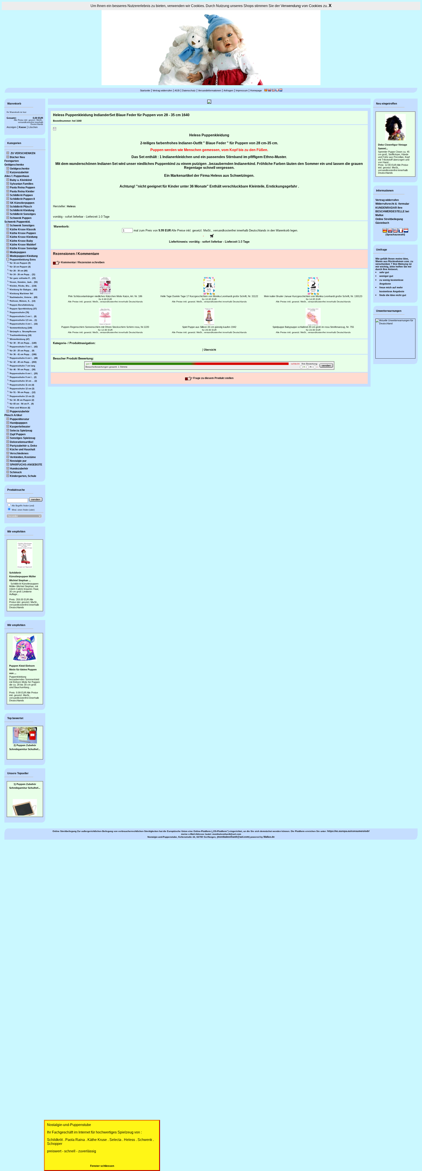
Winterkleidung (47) (19, 339)
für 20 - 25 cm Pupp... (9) (22, 351)
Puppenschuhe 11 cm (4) (22, 385)
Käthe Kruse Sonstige (23, 248)
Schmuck (16, 472)
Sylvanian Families (21, 183)
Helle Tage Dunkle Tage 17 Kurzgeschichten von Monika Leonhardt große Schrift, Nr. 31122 (209, 296)
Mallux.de (269, 836)
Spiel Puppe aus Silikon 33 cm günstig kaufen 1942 (209, 327)
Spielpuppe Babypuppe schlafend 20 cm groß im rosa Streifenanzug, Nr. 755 (313, 327)
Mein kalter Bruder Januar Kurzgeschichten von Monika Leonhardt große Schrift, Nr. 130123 (313, 296)
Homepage (256, 90)
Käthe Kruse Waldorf (23, 244)
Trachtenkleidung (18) (20, 335)
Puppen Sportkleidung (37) (23, 309)
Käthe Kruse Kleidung (23, 236)
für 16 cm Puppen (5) (20, 263)
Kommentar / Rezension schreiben (82, 262)
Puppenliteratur (19, 419)
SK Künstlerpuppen (22, 202)
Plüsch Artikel (13, 415)
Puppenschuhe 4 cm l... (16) (24, 324)
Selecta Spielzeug (21, 430)
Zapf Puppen (17, 434)
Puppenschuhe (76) (19, 312)
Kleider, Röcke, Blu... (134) (23, 286)
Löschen (33, 127)
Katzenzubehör (19, 172)
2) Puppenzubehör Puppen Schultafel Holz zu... (24, 812)
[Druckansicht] (54, 129)
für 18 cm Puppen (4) (20, 267)
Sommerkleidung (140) (21, 328)
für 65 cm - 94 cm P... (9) (22, 404)
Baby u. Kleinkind (21, 180)
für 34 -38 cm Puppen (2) (22, 400)
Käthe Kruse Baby (21, 240)
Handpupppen (18, 422)
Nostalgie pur (18, 460)
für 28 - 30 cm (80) (18, 271)
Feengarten (11, 160)
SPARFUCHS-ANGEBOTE (26, 464)
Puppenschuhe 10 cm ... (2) (23, 381)
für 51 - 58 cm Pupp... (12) (22, 392)
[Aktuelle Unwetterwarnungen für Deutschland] (395, 323)
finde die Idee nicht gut (392, 295)
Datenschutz (189, 90)
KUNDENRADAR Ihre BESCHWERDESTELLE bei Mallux (392, 211)
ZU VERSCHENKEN (22, 153)
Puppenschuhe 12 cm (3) (22, 389)
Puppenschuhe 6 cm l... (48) (24, 358)
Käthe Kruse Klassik (23, 229)
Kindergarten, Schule (23, 476)
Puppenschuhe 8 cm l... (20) (24, 373)
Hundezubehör (19, 468)
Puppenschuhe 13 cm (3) (22, 396)
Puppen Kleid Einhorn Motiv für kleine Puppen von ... (23, 669)
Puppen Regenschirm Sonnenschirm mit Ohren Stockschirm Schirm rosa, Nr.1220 (105, 327)
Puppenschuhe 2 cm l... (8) (23, 316)
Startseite (145, 90)
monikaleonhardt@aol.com (233, 836)
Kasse (22, 127)
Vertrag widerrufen (162, 90)
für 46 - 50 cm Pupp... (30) (22, 369)
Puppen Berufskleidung (22, 305)
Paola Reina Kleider (22, 191)
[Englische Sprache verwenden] (269, 90)
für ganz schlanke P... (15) (23, 278)
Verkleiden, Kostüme (23, 457)
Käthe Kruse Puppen (23, 233)
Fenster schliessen (102, 1165)
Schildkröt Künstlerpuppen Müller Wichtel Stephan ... (22, 576)
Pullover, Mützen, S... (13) (22, 301)
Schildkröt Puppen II (22, 198)
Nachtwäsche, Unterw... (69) (23, 297)
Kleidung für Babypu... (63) (23, 290)
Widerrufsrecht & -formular (392, 203)
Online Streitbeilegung (389, 219)
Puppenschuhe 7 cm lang (22, 366)
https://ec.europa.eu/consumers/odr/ (348, 831)
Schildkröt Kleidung (22, 210)
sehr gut (384, 272)
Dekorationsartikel (21, 442)
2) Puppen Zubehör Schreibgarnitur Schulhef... (24, 747)
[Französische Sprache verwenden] (277, 90)
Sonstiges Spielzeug (22, 438)
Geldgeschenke (14, 164)
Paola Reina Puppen (22, 187)
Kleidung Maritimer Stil (21, 293)
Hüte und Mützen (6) (20, 408)
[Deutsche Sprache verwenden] (265, 90)
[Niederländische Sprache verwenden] (280, 90)
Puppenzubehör (19, 411)
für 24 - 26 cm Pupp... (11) (22, 274)
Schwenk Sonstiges (22, 225)
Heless (71, 206)
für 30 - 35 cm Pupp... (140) (23, 343)
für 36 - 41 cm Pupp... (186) (23, 354)
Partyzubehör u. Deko (23, 445)
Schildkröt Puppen (21, 195)
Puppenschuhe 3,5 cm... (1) (23, 320)
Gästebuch (382, 222)
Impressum (242, 90)
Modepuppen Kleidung (24, 256)
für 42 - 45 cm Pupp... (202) (23, 362)
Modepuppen (18, 252)
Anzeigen (11, 127)
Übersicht (210, 349)
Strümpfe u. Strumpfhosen (23, 331)
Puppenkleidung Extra (23, 259)
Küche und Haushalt (22, 449)
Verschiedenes (19, 453)
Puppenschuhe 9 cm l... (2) (23, 377)
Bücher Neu (17, 157)
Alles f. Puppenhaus (16, 176)
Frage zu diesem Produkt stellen (213, 378)
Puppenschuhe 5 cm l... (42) (24, 347)
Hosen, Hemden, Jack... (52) (24, 282)
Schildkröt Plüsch (21, 206)
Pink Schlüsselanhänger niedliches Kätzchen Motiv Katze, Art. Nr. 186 (105, 296)
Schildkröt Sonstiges (23, 214)
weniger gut (386, 276)
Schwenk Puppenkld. (17, 221)
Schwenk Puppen (20, 218)
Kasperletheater (20, 426)
